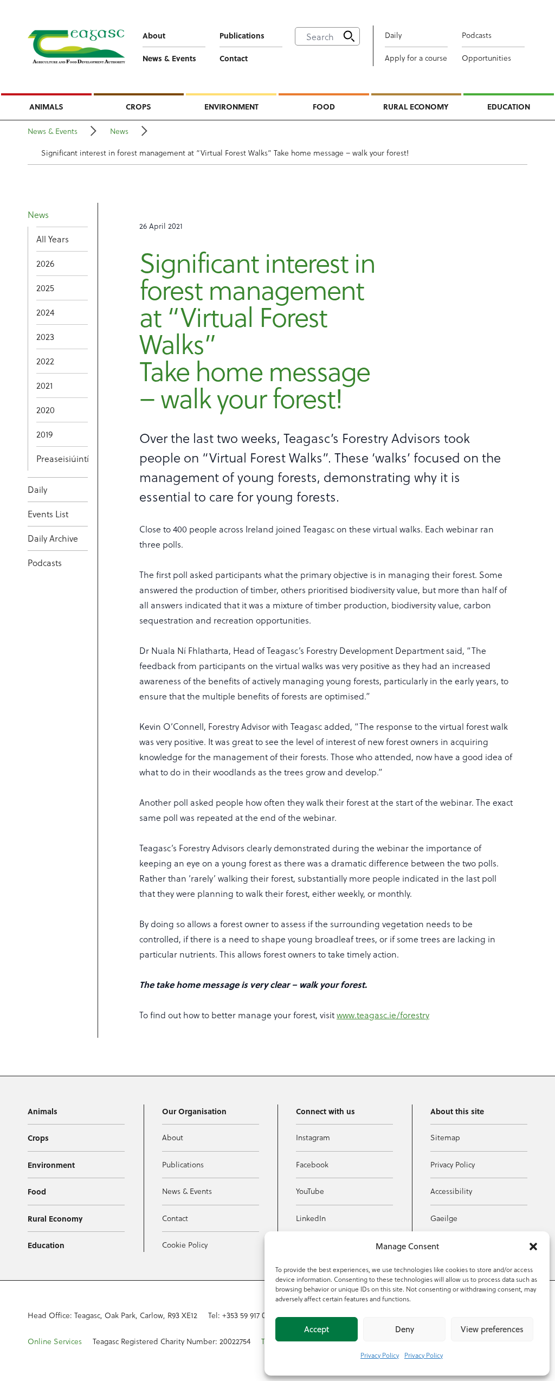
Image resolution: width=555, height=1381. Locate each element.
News (119, 131)
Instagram (313, 1137)
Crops (138, 106)
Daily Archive (53, 538)
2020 (45, 409)
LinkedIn (311, 1218)
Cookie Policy (185, 1244)
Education (508, 106)
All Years (52, 239)
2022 (45, 361)
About (154, 35)
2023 (45, 336)
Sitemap (445, 1137)
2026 (45, 263)
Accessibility (451, 1191)
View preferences (492, 1329)
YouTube (310, 1191)
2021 (44, 385)
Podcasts (477, 35)
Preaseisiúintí (62, 458)
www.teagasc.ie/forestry (383, 1015)
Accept (316, 1329)
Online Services (55, 1341)
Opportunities (486, 57)
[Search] (349, 36)
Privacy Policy (379, 1355)
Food (324, 106)
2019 (44, 434)
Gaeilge (443, 1218)
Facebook (312, 1164)
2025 (45, 287)
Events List (48, 514)
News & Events (169, 58)
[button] (533, 1246)
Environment (231, 106)
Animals (46, 106)
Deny (404, 1329)
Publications (242, 35)
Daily (393, 35)
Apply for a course (416, 57)
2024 (45, 312)
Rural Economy (416, 106)
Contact (234, 58)
